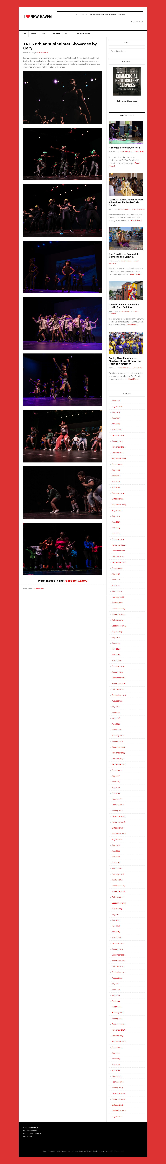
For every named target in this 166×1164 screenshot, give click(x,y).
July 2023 (116, 516)
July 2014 (116, 984)
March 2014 (117, 1007)
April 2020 (116, 585)
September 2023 (119, 505)
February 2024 (118, 493)
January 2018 (117, 741)
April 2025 (116, 424)
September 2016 (119, 834)
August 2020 (117, 568)
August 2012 (117, 1116)
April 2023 (116, 533)
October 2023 (117, 499)
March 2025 (117, 430)
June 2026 (116, 401)
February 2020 (118, 597)
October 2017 (117, 759)
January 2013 (117, 1088)
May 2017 (116, 787)
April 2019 (116, 655)
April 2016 (116, 862)
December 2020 (118, 551)
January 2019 (117, 672)
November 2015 (118, 891)
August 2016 (117, 839)
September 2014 (119, 972)
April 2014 (116, 1001)
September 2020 (119, 562)
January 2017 (117, 811)
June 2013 (116, 1059)
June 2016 (116, 851)
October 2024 (118, 453)
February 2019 (118, 666)
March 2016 (117, 868)
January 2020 (117, 603)
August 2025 (117, 406)
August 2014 (117, 978)
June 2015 (116, 920)
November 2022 (118, 545)
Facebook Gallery (75, 580)
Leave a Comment (138, 209)
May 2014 (116, 995)
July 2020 (116, 574)
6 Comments (139, 152)
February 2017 (118, 805)
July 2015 (115, 914)
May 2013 (116, 1064)
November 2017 (118, 753)
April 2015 (116, 932)
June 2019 (116, 643)
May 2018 (116, 718)
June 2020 (116, 580)
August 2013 (117, 1047)
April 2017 (116, 793)
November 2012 (118, 1099)
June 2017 (116, 782)
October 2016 (117, 828)
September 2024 (119, 458)
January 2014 (117, 1018)
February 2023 (118, 539)
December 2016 (118, 816)
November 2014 (118, 961)
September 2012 (119, 1111)
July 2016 (116, 845)
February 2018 (118, 735)
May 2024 (116, 481)
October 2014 (117, 966)
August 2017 (117, 770)
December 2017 (118, 747)
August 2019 (117, 632)
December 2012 (118, 1093)
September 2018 (119, 695)
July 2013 (115, 1053)
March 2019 (117, 660)
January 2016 (117, 880)
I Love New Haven (38, 16)
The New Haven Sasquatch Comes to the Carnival (124, 255)
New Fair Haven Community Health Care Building (124, 306)
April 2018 (116, 724)
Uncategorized (38, 589)
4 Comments (137, 368)
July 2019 (116, 637)
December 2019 (118, 608)
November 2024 (118, 447)
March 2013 (116, 1076)
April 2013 (116, 1070)
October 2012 (117, 1105)
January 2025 (117, 441)
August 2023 (117, 510)
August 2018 (117, 701)
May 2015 (116, 926)
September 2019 (119, 626)
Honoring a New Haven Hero (124, 147)
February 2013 (118, 1082)
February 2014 (118, 1013)
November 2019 (118, 614)
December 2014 (118, 955)
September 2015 (119, 903)
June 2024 (116, 476)
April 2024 (116, 487)
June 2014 (116, 989)
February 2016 (118, 874)
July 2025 (116, 412)
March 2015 (116, 937)
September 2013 (119, 1041)
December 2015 (118, 886)
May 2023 (116, 528)
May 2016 (116, 857)
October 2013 (117, 1036)
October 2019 (117, 620)
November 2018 (118, 684)
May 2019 (116, 649)
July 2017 (115, 776)
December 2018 (118, 678)
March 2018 (117, 730)
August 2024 (117, 464)
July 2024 (116, 470)
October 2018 (117, 689)
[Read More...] (136, 220)
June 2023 (116, 522)
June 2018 (116, 712)
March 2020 (117, 591)
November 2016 (118, 822)
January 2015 (117, 949)
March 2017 (116, 799)
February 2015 (118, 943)
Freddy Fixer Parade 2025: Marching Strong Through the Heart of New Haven (125, 361)
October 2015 (117, 897)
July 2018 (116, 707)
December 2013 (118, 1024)
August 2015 (117, 909)
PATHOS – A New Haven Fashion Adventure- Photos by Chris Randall (126, 202)
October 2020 (118, 557)
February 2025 (118, 435)
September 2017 (119, 764)
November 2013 (118, 1030)
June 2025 (116, 418)
